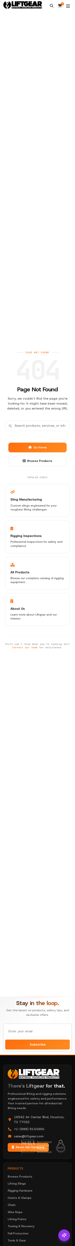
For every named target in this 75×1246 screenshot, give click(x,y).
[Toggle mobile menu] (68, 6)
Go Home (40, 447)
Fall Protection (18, 1233)
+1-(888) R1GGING (29, 1129)
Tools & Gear (17, 1240)
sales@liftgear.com (29, 1136)
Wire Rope (15, 1212)
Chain (11, 1205)
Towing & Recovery (21, 1226)
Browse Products (39, 461)
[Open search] (51, 5)
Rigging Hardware (20, 1190)
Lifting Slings (17, 1183)
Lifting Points (17, 1219)
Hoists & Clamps (19, 1198)
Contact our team (25, 647)
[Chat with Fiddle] (64, 1235)
